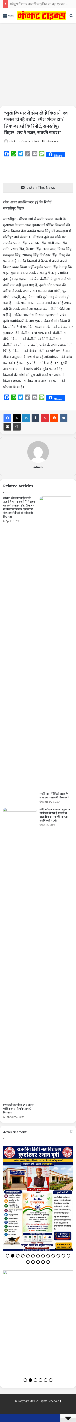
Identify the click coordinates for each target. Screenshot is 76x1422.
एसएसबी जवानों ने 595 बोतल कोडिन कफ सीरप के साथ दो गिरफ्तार (18, 1109)
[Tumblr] (35, 418)
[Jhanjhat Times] (41, 15)
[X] (17, 418)
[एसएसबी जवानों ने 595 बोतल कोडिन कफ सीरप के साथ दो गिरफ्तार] (19, 954)
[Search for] (71, 16)
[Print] (17, 427)
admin (12, 141)
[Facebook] (7, 418)
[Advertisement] (38, 63)
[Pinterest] (45, 418)
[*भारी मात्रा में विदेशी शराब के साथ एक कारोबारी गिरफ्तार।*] (56, 643)
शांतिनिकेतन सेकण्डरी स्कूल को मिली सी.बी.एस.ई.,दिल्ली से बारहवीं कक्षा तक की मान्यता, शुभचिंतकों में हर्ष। (55, 815)
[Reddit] (54, 418)
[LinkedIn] (26, 418)
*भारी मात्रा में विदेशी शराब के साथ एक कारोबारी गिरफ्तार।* (54, 796)
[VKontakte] (63, 418)
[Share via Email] (7, 427)
